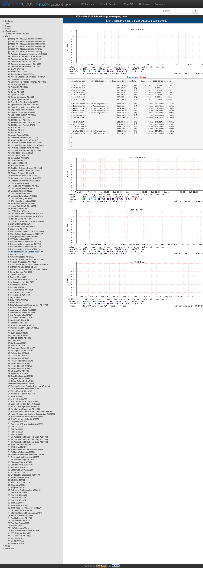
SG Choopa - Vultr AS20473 (20, 462)
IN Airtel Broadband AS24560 (21, 256)
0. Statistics (8, 20)
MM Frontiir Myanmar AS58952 (22, 383)
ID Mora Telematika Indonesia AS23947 (25, 233)
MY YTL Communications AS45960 (23, 401)
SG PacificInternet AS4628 (20, 477)
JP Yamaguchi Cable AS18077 (21, 348)
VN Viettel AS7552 (16, 540)
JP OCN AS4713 (15, 340)
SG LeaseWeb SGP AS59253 (20, 469)
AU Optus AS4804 (16, 89)
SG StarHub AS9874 (17, 500)
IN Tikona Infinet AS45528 (19, 307)
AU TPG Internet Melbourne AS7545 (24, 122)
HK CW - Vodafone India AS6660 (22, 201)
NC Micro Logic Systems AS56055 (23, 406)
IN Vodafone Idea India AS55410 (22, 310)
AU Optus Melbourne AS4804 (21, 97)
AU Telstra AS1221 (16, 127)
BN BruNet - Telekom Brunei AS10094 (25, 168)
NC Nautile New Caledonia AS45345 (24, 408)
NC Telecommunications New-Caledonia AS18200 (30, 411)
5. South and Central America (16, 33)
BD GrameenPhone (16, 160)
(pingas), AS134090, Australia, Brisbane (26, 38)
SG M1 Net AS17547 (17, 472)
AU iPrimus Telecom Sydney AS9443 (24, 150)
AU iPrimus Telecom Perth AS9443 (23, 147)
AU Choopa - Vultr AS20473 (20, 79)
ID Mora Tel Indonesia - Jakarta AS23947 (26, 231)
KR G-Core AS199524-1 (18, 353)
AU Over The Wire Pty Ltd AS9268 (23, 102)
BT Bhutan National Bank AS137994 (24, 170)
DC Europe (86, 4)
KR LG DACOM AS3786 (18, 370)
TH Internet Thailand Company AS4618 (25, 512)
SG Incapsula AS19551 (18, 467)
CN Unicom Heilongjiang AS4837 (22, 195)
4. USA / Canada (10, 31)
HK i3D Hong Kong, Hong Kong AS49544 (26, 221)
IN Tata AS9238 (14, 302)
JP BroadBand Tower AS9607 (21, 325)
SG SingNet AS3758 (17, 485)
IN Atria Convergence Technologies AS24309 (28, 264)
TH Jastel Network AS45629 (20, 515)
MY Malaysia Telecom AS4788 (21, 393)
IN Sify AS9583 (14, 297)
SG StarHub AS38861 (17, 495)
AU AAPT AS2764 (16, 69)
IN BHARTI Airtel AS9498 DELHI (22, 266)
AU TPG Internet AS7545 (19, 117)
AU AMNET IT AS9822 (17, 71)
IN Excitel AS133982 (17, 277)
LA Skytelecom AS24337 (19, 378)
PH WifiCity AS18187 (17, 446)
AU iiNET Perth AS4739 (18, 155)
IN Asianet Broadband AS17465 (22, 261)
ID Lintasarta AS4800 (17, 228)
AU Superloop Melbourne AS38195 (23, 107)
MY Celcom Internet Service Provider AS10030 (29, 386)
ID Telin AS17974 (15, 254)
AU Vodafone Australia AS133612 (23, 137)
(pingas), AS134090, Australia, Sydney (25, 48)
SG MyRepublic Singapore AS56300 (24, 474)
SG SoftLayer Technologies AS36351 (24, 490)
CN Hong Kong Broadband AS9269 (23, 185)
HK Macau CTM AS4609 (18, 208)
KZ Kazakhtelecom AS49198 (20, 375)
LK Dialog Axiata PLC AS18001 (22, 381)
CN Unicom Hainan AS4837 (20, 193)
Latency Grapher (54, 4)
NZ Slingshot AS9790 (17, 421)
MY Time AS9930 (15, 396)
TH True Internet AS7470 (19, 520)
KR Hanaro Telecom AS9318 (20, 360)
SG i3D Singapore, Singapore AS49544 (25, 507)
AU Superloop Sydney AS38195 (22, 112)
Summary (160, 4)
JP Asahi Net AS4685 (17, 322)
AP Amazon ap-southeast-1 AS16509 (24, 64)
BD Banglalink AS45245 (18, 157)
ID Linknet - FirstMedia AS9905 (21, 226)
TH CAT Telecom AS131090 (20, 510)
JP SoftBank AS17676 (18, 343)
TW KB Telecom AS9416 (18, 528)
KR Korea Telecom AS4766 (20, 363)
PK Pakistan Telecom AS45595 (22, 452)
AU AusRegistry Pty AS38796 (21, 74)
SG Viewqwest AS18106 (18, 505)
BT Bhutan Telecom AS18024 (21, 173)
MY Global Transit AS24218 (20, 391)
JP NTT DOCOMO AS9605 (19, 337)
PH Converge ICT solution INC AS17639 (25, 424)
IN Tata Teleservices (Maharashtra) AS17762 (28, 304)
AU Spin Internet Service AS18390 (23, 104)
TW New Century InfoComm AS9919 (24, 530)
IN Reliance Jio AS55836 (19, 292)
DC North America (108, 4)
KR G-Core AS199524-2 (18, 355)
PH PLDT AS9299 (15, 426)
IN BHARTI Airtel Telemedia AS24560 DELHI (27, 269)
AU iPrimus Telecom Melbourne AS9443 (26, 145)
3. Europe (7, 28)
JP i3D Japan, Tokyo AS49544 (21, 350)
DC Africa (144, 4)
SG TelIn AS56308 (16, 502)
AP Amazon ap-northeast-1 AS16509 (24, 56)
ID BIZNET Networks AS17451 (21, 223)
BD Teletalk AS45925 (17, 165)
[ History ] (142, 77)
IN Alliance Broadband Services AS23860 (26, 259)
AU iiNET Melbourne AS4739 (20, 152)
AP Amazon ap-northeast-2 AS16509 (24, 59)
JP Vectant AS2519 (16, 345)
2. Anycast (7, 26)
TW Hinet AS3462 (15, 525)
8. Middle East (9, 548)
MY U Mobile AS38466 (17, 398)
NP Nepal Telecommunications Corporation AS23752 (31, 414)
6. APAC (6, 36)
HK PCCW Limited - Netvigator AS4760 (25, 213)
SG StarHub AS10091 (17, 492)
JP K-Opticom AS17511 (18, 330)
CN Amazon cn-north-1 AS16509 (22, 175)
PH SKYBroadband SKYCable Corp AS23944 (28, 436)
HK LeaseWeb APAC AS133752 (22, 206)
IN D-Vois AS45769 (16, 274)
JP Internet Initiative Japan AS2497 (23, 327)
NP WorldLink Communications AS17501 (26, 416)
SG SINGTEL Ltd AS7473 (19, 482)
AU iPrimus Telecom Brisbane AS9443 (25, 142)
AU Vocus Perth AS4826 (18, 135)
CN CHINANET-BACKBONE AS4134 (24, 180)
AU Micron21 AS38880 (18, 86)
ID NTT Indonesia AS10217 (20, 239)
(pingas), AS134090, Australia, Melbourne (26, 41)
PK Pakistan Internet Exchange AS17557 (26, 449)
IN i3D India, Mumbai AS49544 (21, 317)
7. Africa (6, 545)
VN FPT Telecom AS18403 (19, 533)
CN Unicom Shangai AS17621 (21, 198)
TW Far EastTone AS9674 (19, 523)
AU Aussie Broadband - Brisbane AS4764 (26, 76)
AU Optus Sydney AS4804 (19, 99)
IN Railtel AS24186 (16, 287)
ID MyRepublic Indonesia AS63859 (23, 236)
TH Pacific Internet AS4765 (20, 517)
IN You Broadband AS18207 (20, 315)
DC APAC (128, 4)
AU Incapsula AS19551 (18, 84)
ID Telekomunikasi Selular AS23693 (24, 249)
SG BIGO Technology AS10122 (21, 459)
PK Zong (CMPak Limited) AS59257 (23, 457)
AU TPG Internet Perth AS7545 (21, 124)
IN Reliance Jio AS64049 (19, 294)
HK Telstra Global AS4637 (19, 218)
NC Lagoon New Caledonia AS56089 (24, 403)
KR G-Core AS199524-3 (18, 358)
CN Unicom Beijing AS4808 (20, 190)
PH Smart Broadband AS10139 (22, 444)
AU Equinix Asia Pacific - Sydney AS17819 (27, 81)
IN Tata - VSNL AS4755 (18, 299)
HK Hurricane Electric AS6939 (21, 203)
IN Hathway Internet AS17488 (21, 282)
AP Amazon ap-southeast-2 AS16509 (24, 66)
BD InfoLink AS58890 (17, 162)
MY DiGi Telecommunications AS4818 (25, 388)
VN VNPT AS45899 (16, 538)
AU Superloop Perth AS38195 (21, 109)
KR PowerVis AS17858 (18, 373)
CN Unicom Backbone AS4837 (21, 188)
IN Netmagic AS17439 (17, 284)
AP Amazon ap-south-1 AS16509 (22, 61)
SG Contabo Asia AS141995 (20, 464)
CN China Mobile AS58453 (19, 183)
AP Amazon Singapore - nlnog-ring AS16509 (27, 53)
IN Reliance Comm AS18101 (20, 289)
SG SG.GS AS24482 (16, 479)
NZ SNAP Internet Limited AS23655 (23, 419)
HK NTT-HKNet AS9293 (18, 211)
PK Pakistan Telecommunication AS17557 (27, 454)
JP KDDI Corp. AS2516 (18, 332)
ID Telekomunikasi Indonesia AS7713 (24, 241)
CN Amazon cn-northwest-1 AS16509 (24, 178)
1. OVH (6, 23)
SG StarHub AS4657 (17, 497)
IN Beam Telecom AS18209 (20, 272)
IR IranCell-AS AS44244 (18, 320)
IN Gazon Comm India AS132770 (22, 279)
